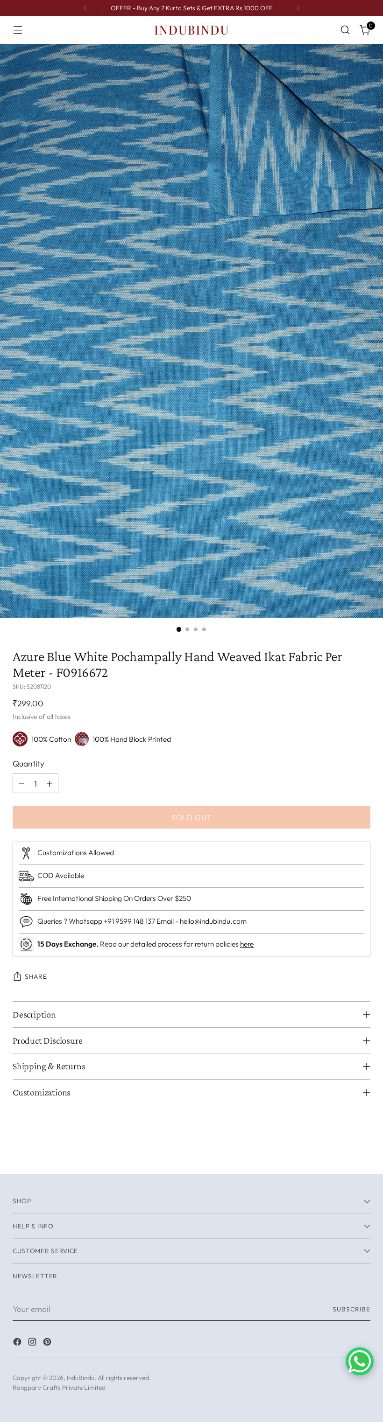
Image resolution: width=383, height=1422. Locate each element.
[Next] (298, 8)
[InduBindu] (191, 29)
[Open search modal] (345, 30)
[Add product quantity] (49, 783)
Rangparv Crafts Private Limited (59, 1387)
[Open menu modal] (17, 30)
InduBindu (80, 1377)
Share (36, 976)
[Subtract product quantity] (21, 783)
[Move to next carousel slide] (362, 1156)
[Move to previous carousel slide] (341, 1156)
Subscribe (351, 1309)
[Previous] (85, 8)
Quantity (28, 763)
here (247, 943)
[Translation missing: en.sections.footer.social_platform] (18, 1343)
